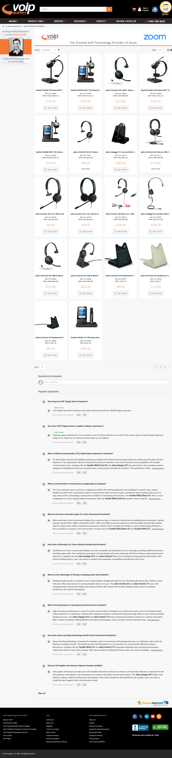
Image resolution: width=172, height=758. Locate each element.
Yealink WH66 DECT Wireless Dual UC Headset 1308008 (96, 90)
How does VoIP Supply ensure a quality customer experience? (76, 426)
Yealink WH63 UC (142, 529)
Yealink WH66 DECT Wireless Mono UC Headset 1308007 (62, 152)
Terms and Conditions (97, 742)
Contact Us (50, 720)
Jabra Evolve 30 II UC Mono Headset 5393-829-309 (59, 214)
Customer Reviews (96, 735)
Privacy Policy (94, 739)
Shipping (49, 726)
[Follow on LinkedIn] (146, 716)
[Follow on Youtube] (152, 716)
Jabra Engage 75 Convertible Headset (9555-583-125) (130, 152)
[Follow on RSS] (158, 716)
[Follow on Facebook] (134, 716)
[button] (78, 414)
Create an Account (95, 726)
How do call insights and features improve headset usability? (75, 665)
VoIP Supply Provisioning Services (15, 732)
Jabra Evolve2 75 (107, 556)
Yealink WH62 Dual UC (97, 465)
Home (3, 26)
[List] (171, 50)
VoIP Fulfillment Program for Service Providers (19, 729)
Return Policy (51, 732)
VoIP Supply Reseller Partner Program (16, 726)
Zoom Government (14, 26)
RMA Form (50, 723)
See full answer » (158, 468)
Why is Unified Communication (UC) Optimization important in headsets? (80, 453)
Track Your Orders (52, 729)
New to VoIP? (8, 720)
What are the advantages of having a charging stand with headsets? (78, 575)
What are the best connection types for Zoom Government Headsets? (79, 514)
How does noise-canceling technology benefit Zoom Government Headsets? (82, 635)
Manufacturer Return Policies (56, 742)
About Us (92, 720)
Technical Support (52, 739)
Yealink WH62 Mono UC (140, 495)
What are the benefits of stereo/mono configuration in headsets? (77, 484)
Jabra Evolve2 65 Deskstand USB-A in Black (126, 275)
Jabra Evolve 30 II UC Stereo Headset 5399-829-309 (94, 214)
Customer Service (52, 735)
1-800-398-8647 (156, 21)
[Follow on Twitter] (140, 717)
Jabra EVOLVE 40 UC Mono (86, 152)
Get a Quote (7, 735)
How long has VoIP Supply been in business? (68, 401)
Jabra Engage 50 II (119, 465)
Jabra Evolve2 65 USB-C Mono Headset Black (126, 90)
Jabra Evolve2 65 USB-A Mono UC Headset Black (58, 275)
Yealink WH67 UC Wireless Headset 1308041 (91, 337)
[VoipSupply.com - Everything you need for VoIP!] (19, 9)
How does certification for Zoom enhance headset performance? (77, 544)
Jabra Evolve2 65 (121, 584)
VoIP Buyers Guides (10, 723)
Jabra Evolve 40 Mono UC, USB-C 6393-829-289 (127, 214)
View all (41, 693)
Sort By (36, 50)
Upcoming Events (95, 732)
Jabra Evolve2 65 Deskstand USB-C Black (54, 337)
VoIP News (7, 739)
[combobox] (76, 9)
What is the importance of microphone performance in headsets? (77, 605)
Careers (92, 723)
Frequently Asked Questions (99, 729)
